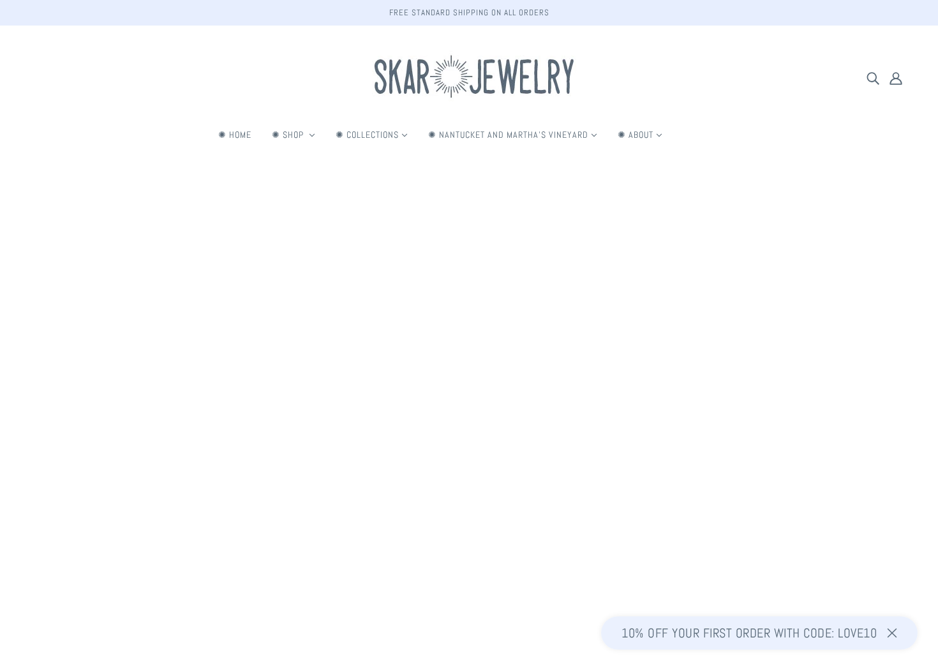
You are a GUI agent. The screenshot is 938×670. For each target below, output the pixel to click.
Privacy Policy (455, 505)
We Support (451, 521)
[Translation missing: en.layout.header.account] (895, 78)
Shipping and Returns (469, 475)
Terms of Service (461, 490)
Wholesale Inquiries (466, 536)
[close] (892, 633)
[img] (872, 78)
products (559, 329)
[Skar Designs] (469, 105)
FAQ (436, 459)
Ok (882, 543)
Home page (440, 329)
